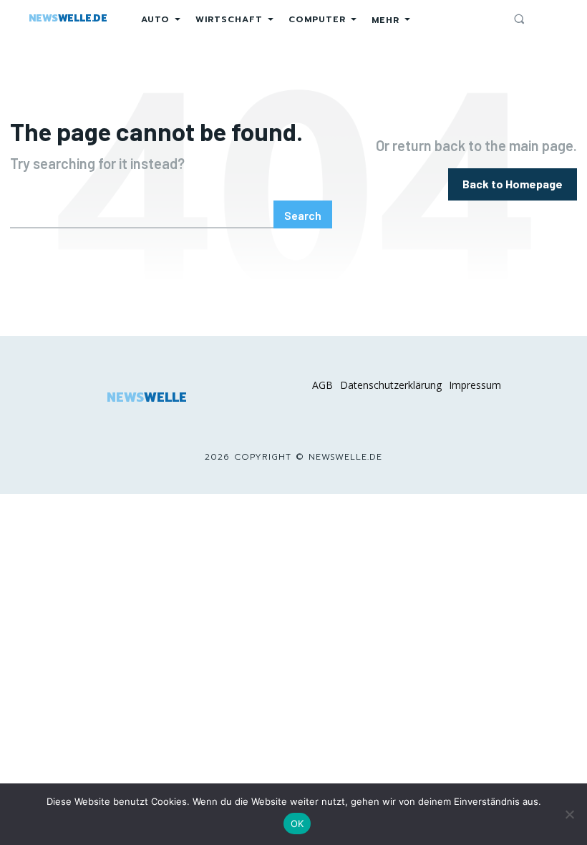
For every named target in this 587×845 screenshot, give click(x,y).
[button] (519, 18)
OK (297, 823)
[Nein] (569, 814)
